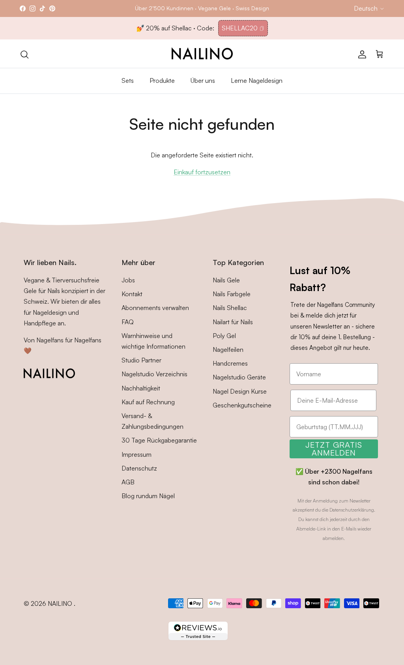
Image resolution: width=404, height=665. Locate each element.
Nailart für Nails (233, 322)
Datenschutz (139, 468)
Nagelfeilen (228, 349)
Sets (128, 80)
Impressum (137, 454)
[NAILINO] (202, 53)
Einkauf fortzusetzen (202, 172)
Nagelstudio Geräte (239, 377)
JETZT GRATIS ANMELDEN (333, 449)
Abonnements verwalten (155, 308)
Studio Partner (141, 360)
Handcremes (230, 363)
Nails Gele (226, 280)
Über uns (203, 80)
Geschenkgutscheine (242, 405)
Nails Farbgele (232, 294)
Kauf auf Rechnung (148, 402)
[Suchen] (24, 54)
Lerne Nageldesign (256, 80)
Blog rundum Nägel (148, 496)
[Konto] (360, 54)
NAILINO (61, 603)
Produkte (162, 80)
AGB (128, 482)
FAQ (128, 322)
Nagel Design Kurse (240, 391)
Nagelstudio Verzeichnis (154, 374)
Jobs (128, 280)
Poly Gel (224, 336)
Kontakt (132, 294)
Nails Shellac (230, 308)
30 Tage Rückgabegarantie (159, 440)
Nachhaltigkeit (141, 388)
